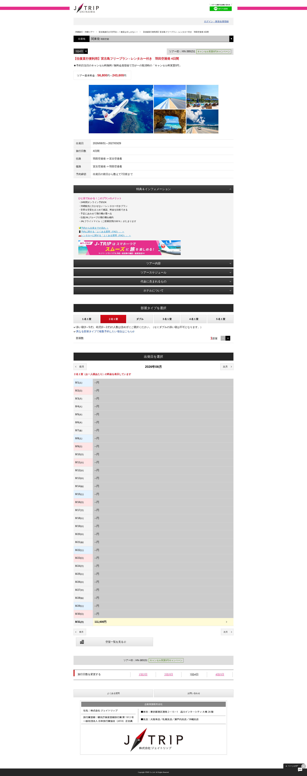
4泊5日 (220, 674)
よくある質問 (113, 693)
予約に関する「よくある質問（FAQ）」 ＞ (102, 231)
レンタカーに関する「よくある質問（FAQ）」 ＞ (106, 235)
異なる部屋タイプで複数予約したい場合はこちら (104, 331)
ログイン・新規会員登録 (216, 21)
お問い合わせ (194, 693)
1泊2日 (143, 674)
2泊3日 (168, 674)
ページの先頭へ (295, 766)
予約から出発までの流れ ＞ (95, 228)
